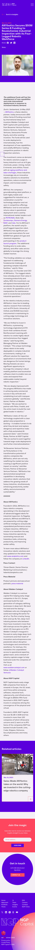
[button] (32, 5)
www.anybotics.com (15, 556)
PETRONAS (10, 218)
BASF (5, 223)
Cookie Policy (5, 942)
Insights (15, 905)
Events (14, 907)
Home (3, 900)
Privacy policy (5, 940)
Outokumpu (8, 220)
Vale (14, 223)
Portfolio (4, 905)
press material (17, 583)
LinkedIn (25, 559)
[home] (8, 4)
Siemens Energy (20, 220)
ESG (23, 900)
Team (14, 902)
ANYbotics (9, 112)
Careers (24, 902)
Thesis (3, 907)
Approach (4, 902)
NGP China (26, 907)
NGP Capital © (7, 944)
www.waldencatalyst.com (14, 667)
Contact (25, 905)
